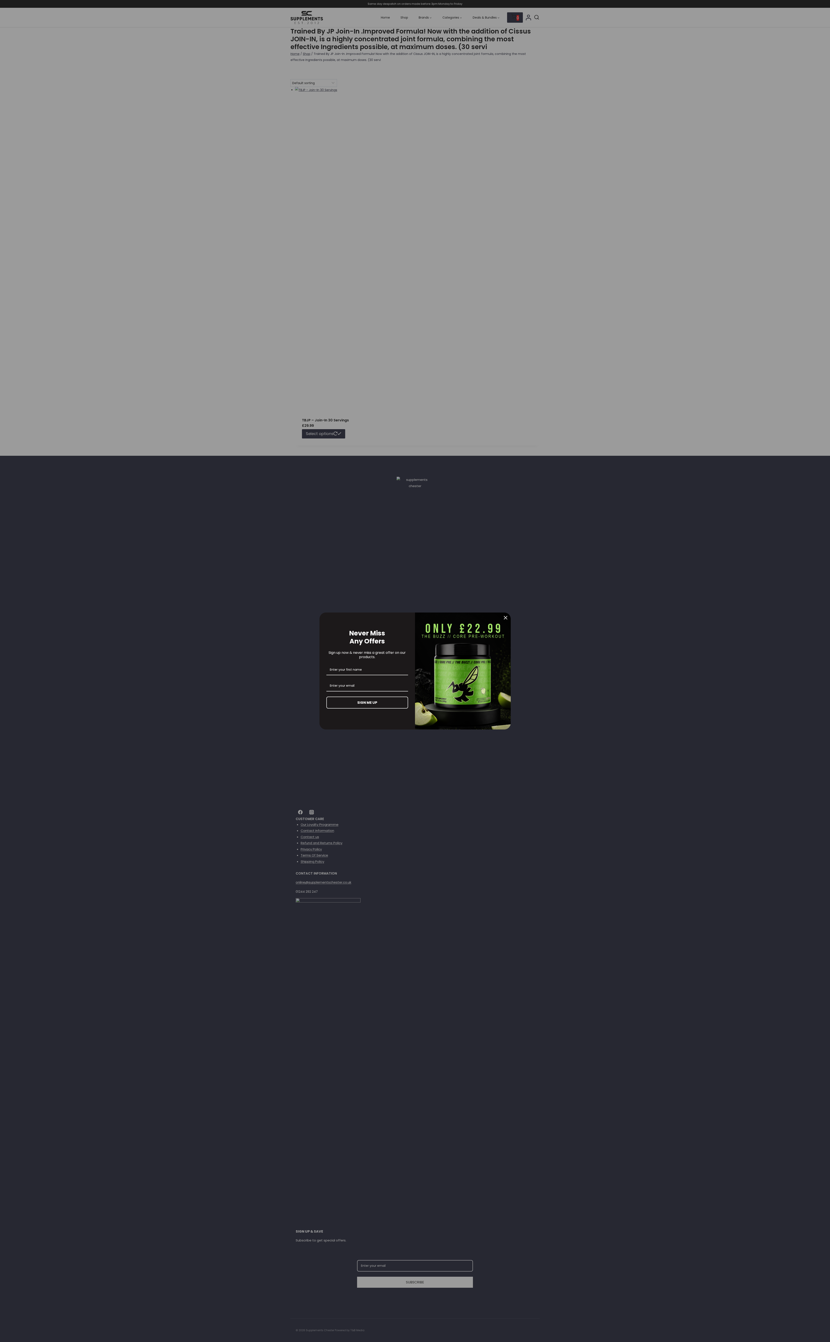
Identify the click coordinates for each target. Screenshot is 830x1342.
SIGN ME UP (367, 702)
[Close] (505, 618)
